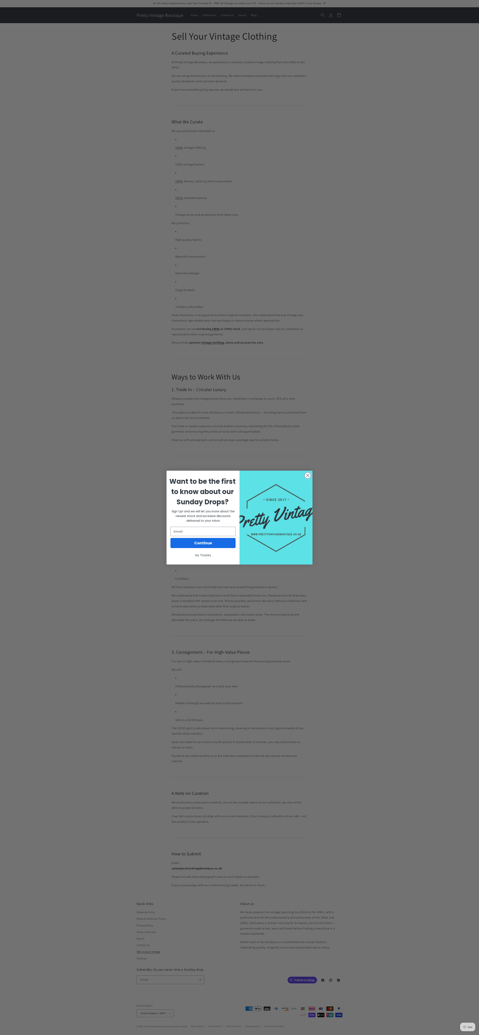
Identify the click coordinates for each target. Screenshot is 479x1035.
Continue (203, 543)
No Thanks (203, 555)
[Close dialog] (307, 475)
